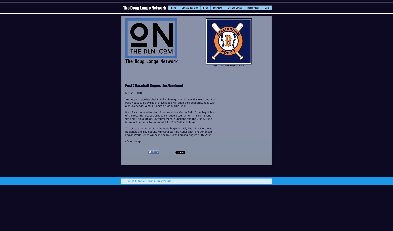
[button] (205, 8)
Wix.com (167, 181)
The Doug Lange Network (145, 7)
